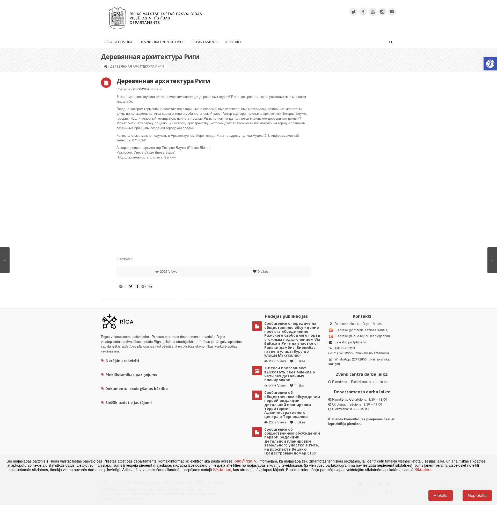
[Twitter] (353, 12)
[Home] (105, 66)
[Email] (392, 12)
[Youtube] (373, 12)
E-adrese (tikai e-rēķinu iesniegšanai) (361, 335)
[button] (490, 63)
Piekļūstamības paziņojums (131, 374)
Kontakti (234, 42)
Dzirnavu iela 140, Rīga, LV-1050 (358, 323)
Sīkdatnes (222, 469)
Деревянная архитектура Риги (163, 80)
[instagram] (382, 12)
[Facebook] (363, 12)
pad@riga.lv (357, 342)
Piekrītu (441, 495)
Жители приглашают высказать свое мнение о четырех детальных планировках (289, 373)
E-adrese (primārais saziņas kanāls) (361, 329)
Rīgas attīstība (119, 42)
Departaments (205, 42)
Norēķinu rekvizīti (122, 360)
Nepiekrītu (477, 495)
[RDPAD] (155, 17)
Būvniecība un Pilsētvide (162, 42)
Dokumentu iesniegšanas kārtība (136, 388)
